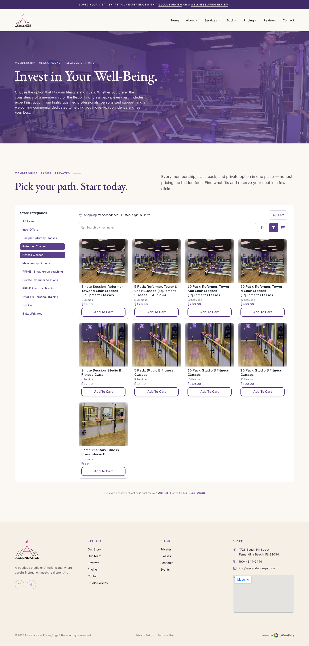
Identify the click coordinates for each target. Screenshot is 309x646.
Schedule (166, 563)
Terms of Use (166, 635)
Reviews (270, 20)
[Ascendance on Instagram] (19, 584)
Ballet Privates (32, 314)
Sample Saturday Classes (39, 238)
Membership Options (36, 263)
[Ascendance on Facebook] (31, 584)
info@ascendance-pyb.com (258, 568)
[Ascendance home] (23, 20)
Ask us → (165, 493)
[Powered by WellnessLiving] (278, 635)
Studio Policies (98, 583)
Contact (288, 20)
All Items (28, 221)
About (190, 20)
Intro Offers (30, 230)
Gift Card (28, 305)
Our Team (94, 556)
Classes (165, 556)
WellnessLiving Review (209, 4)
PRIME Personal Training (38, 288)
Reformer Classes (34, 246)
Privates (166, 549)
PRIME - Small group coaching (42, 272)
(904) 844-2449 (192, 493)
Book (230, 20)
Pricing (249, 20)
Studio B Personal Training (40, 297)
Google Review (170, 4)
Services (211, 20)
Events (165, 569)
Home (175, 20)
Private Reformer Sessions (40, 280)
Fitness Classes (32, 255)
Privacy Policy (144, 635)
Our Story (94, 549)
